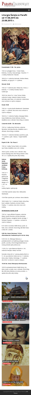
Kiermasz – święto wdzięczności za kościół (15, 298)
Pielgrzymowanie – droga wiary (14, 320)
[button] (29, 10)
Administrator (17, 24)
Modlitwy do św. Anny (10, 361)
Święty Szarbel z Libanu (11, 340)
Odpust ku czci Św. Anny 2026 (13, 382)
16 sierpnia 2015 (7, 24)
